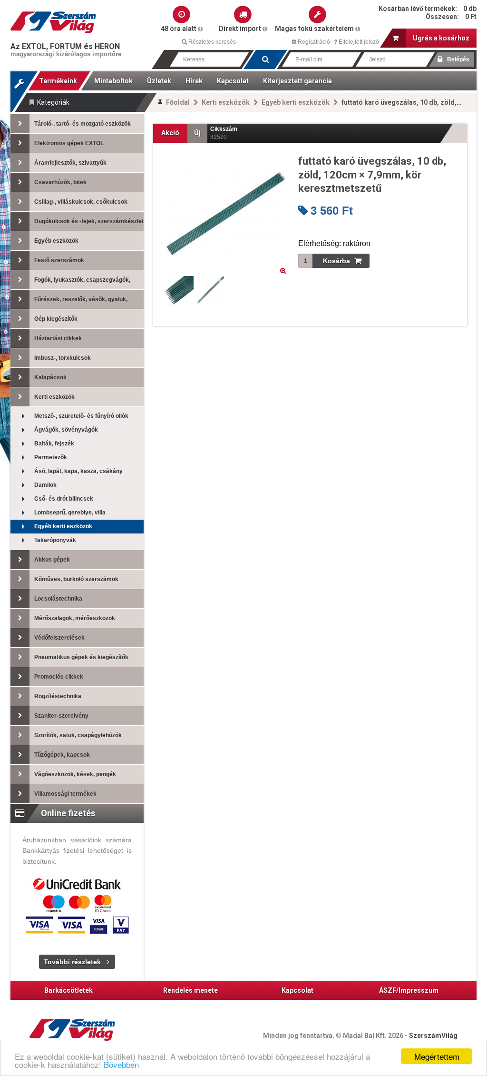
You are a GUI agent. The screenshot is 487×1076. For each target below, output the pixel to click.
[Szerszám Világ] (53, 22)
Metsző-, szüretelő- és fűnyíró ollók (81, 416)
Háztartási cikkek (58, 338)
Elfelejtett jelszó (358, 42)
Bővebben (121, 1064)
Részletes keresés (211, 42)
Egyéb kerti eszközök (296, 102)
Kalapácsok (50, 377)
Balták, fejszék (54, 443)
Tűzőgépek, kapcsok (62, 754)
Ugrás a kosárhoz (441, 38)
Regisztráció (313, 42)
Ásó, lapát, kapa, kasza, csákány (78, 471)
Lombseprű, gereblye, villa (70, 512)
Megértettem (436, 1056)
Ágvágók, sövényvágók (66, 429)
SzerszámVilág (433, 1035)
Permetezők (50, 457)
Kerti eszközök (226, 102)
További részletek (72, 962)
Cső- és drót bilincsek (63, 498)
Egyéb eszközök (56, 240)
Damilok (45, 485)
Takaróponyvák (55, 540)
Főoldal (178, 102)
